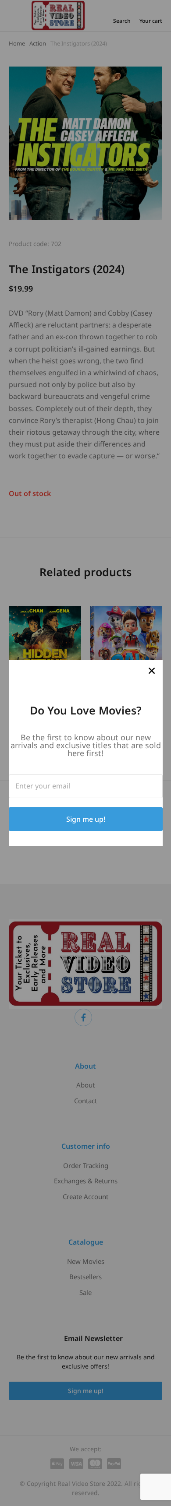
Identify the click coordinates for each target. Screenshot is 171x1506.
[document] (85, 753)
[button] (151, 670)
